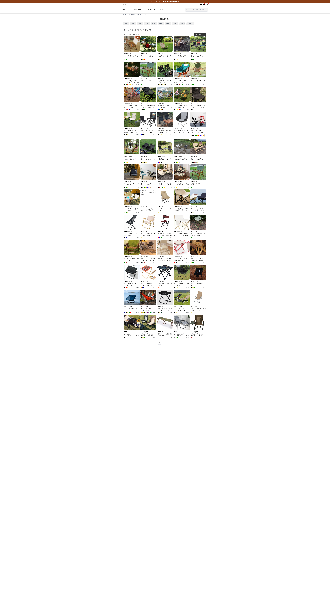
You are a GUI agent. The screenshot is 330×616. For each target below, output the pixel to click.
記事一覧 (161, 9)
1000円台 (126, 23)
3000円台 (140, 23)
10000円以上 (190, 23)
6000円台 (161, 23)
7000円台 (168, 23)
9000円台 (182, 23)
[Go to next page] (170, 343)
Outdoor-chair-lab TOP (129, 15)
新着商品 (124, 9)
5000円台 (154, 23)
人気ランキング (151, 9)
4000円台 (147, 23)
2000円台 (133, 23)
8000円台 (175, 23)
